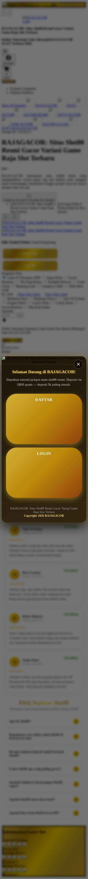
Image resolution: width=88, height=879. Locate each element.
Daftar (44, 400)
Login (44, 453)
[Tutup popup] (78, 364)
